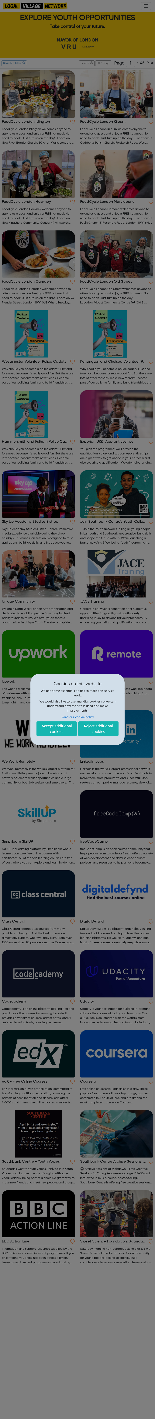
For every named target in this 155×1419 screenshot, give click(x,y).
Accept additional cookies (57, 728)
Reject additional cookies (98, 728)
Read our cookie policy (77, 717)
